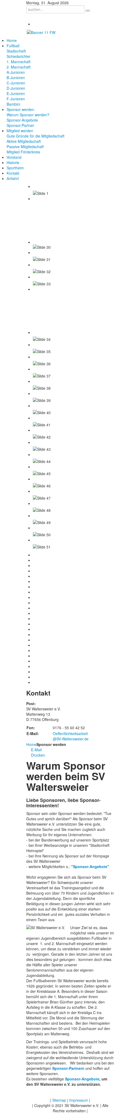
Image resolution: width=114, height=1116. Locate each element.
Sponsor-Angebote (82, 1078)
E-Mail (36, 749)
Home (31, 744)
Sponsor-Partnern (68, 1068)
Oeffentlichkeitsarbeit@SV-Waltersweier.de (71, 736)
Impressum (78, 1100)
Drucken (37, 755)
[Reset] (88, 10)
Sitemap (59, 1100)
